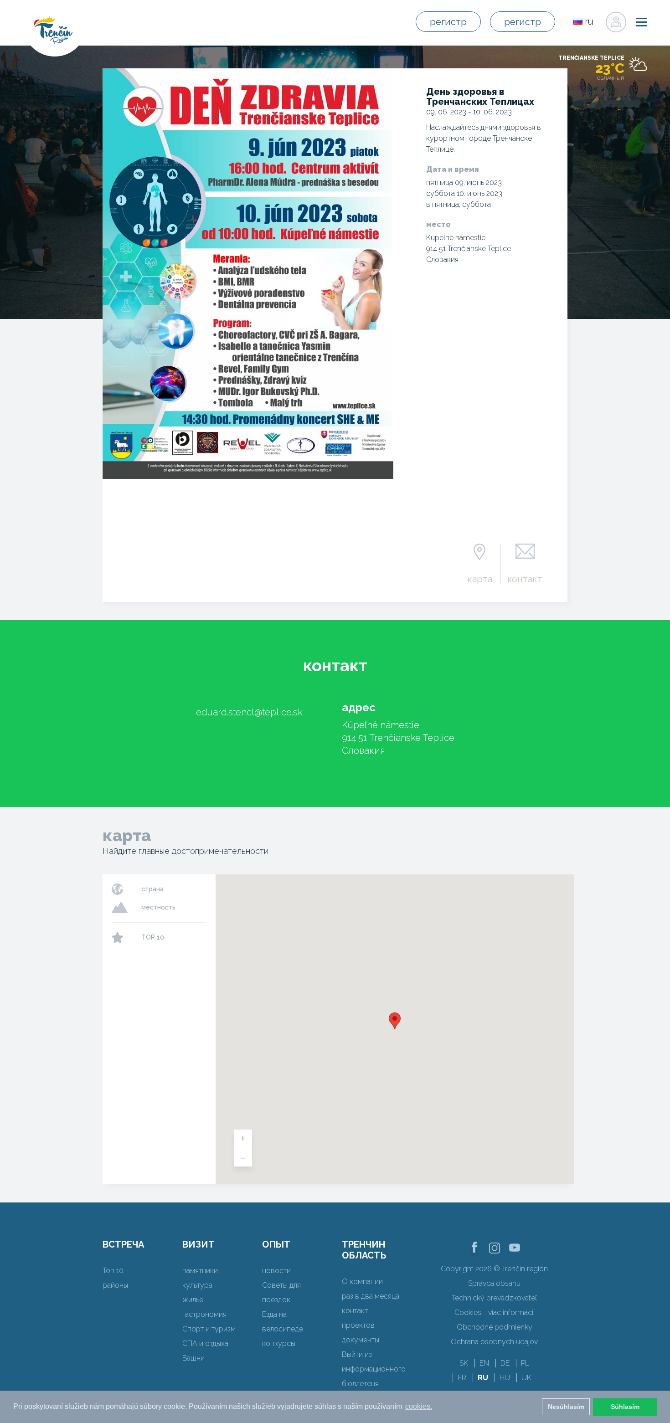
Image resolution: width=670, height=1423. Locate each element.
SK (463, 1363)
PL (525, 1363)
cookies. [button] (418, 1406)
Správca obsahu (494, 1283)
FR (462, 1377)
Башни (193, 1358)
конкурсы (278, 1343)
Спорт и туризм (209, 1329)
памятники (200, 1270)
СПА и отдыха (205, 1343)
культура (197, 1285)
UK (526, 1377)
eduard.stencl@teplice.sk (249, 712)
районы (115, 1285)
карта (479, 579)
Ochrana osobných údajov (494, 1341)
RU (483, 1377)
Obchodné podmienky (494, 1327)
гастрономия (204, 1314)
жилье (192, 1299)
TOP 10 (152, 937)
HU (505, 1377)
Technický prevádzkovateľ (494, 1298)
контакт (524, 579)
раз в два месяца (370, 1296)
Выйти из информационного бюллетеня (374, 1369)
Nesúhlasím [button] (566, 1406)
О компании (362, 1281)
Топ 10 (113, 1270)
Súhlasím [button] (625, 1406)
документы (360, 1340)
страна (152, 889)
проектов (358, 1325)
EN (484, 1363)
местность (158, 907)
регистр (448, 21)
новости (276, 1270)
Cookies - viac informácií (494, 1312)
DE (505, 1363)
